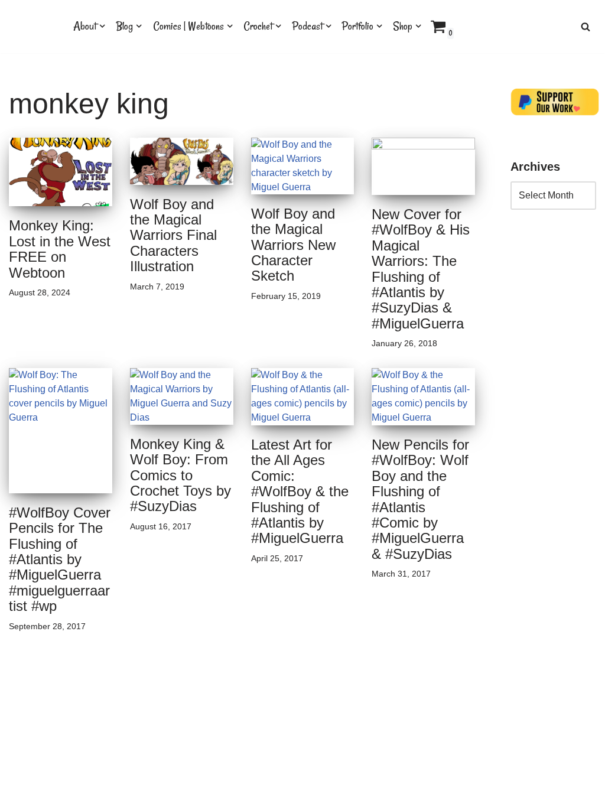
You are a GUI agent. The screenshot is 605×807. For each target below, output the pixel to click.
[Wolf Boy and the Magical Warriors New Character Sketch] (302, 166)
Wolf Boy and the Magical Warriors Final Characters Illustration (173, 235)
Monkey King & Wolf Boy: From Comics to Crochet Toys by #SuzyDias (180, 475)
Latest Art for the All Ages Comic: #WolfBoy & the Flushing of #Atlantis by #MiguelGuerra (300, 491)
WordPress (114, 793)
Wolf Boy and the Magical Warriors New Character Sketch (293, 245)
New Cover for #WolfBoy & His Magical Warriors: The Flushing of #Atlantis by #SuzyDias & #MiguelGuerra (421, 268)
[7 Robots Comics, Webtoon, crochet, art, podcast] (31, 26)
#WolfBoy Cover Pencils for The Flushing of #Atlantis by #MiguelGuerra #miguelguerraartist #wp (59, 559)
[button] (102, 26)
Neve (20, 793)
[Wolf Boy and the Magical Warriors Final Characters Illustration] (181, 161)
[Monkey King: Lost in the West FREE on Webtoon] (60, 172)
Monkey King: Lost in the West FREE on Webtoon (59, 248)
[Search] (585, 26)
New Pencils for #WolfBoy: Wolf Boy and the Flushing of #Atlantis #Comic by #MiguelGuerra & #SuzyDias (420, 499)
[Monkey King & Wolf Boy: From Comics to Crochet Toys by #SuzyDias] (181, 396)
